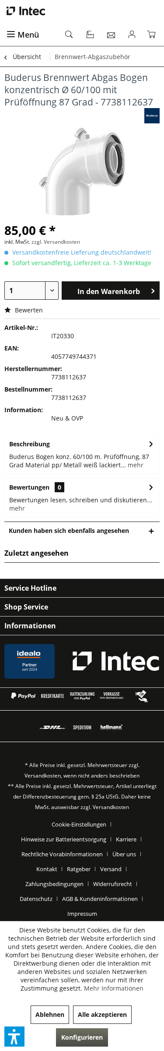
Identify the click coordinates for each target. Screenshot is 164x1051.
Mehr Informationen (113, 988)
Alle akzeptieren (102, 1014)
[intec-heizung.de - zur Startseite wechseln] (82, 11)
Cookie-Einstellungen (79, 824)
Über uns (124, 854)
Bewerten (28, 310)
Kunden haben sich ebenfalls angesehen (69, 530)
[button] (14, 1036)
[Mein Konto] (132, 35)
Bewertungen (29, 487)
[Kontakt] (111, 35)
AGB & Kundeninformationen (100, 899)
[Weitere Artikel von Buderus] (152, 115)
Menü (28, 34)
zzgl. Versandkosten (55, 241)
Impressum (82, 914)
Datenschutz (36, 899)
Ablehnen (49, 1014)
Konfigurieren (82, 1037)
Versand (111, 869)
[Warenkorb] (153, 35)
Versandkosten (42, 775)
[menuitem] (30, 35)
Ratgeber (79, 869)
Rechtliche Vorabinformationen (62, 854)
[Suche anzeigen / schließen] (69, 35)
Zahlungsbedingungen (54, 884)
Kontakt (46, 869)
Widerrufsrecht (112, 884)
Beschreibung (29, 444)
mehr (134, 465)
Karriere (126, 839)
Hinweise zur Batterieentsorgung (63, 839)
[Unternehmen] (90, 35)
